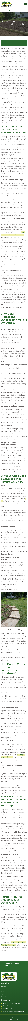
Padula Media (14, 1019)
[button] (25, 4)
